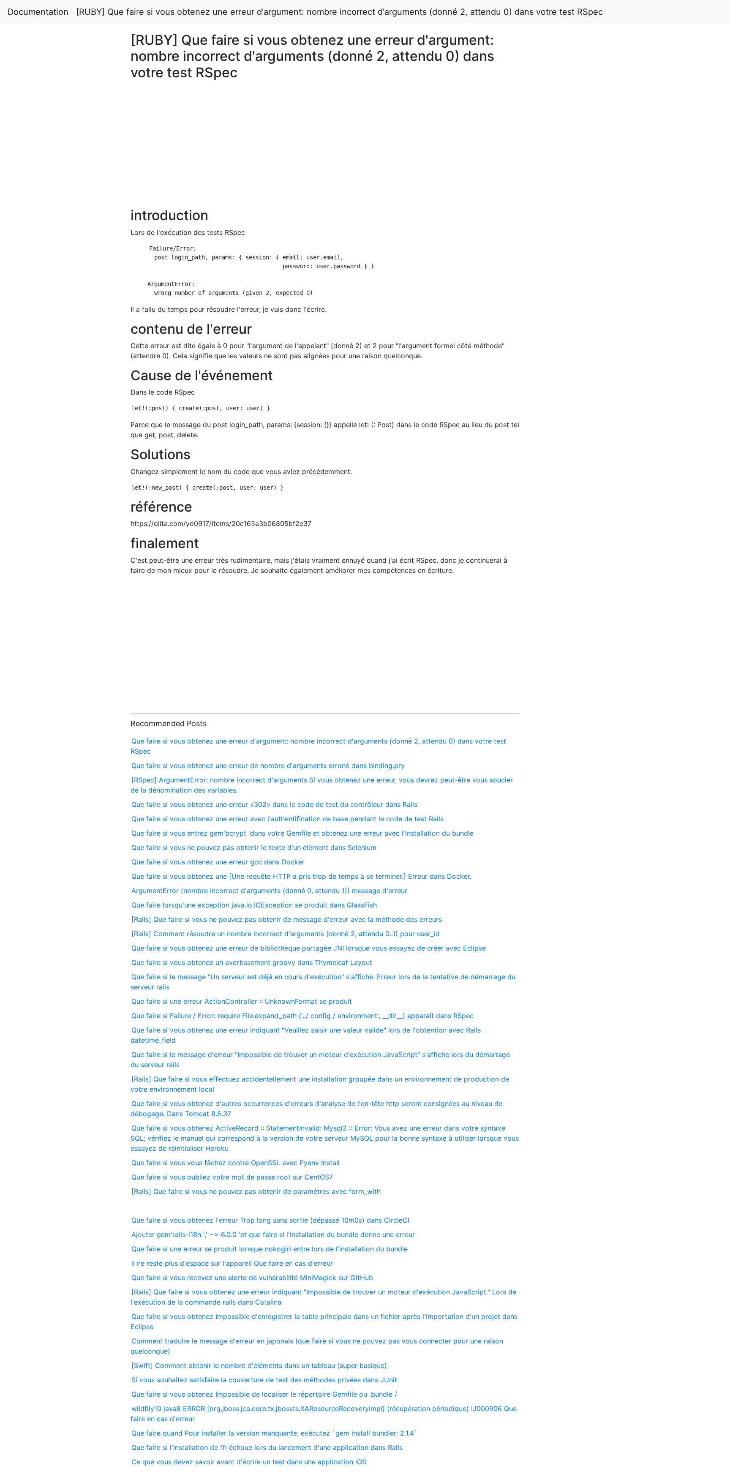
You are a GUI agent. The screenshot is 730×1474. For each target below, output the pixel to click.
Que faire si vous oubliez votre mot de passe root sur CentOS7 (232, 1177)
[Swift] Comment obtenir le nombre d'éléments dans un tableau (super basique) (259, 1365)
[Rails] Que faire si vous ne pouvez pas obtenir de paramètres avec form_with (256, 1191)
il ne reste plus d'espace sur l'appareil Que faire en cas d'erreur (232, 1263)
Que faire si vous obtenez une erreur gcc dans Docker (218, 862)
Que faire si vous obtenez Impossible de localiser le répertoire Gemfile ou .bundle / (264, 1394)
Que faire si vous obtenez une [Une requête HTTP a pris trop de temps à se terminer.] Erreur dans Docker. (301, 876)
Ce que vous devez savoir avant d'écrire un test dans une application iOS (248, 1462)
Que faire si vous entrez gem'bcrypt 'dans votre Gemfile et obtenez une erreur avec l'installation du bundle (302, 833)
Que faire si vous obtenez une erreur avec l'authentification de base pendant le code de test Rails (287, 819)
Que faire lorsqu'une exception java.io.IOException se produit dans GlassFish (254, 905)
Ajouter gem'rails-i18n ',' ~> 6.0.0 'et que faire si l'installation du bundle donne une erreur (273, 1234)
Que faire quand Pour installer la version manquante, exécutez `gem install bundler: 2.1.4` (274, 1433)
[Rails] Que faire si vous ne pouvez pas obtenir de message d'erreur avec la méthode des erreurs (286, 919)
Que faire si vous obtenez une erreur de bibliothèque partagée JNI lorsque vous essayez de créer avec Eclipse (308, 948)
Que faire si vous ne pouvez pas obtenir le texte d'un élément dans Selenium (253, 847)
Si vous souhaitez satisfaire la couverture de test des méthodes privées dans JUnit (264, 1380)
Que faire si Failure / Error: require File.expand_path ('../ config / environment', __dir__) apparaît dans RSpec (302, 1015)
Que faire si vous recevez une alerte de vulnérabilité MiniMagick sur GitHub (252, 1277)
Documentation (38, 12)
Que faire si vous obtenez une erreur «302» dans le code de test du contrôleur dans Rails (274, 804)
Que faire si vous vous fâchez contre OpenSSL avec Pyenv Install (235, 1162)
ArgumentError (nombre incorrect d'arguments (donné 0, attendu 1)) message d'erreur (269, 890)
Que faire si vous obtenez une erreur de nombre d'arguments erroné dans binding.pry (268, 765)
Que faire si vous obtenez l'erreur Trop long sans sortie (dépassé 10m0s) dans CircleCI (270, 1220)
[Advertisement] (591, 348)
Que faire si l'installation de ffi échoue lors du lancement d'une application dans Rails (267, 1447)
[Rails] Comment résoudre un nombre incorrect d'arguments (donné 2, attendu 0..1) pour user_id (285, 933)
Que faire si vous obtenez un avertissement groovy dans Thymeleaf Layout (251, 962)
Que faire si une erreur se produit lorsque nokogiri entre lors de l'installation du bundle (269, 1249)
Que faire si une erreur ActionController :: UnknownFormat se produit (241, 1001)
